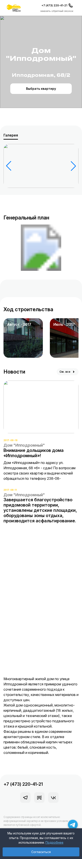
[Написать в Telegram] (73, 825)
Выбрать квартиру (41, 88)
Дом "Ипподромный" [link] (24, 445)
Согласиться (41, 852)
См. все (64, 371)
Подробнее (54, 842)
